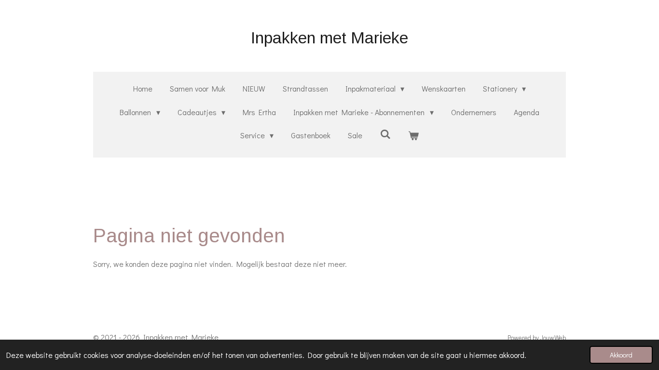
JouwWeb (553, 337)
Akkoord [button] (621, 354)
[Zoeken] (385, 133)
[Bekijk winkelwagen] (413, 135)
